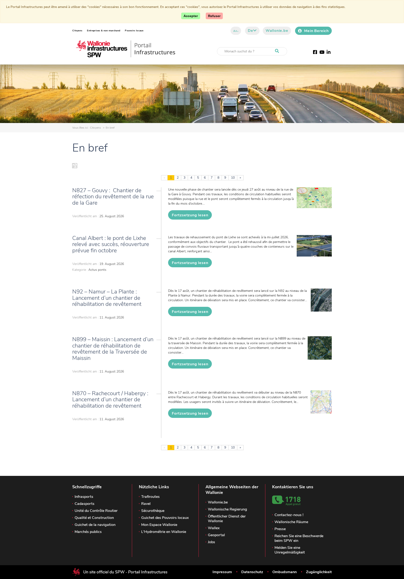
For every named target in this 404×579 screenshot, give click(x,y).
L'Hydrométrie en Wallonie (163, 531)
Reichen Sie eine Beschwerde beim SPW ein (298, 538)
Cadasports (84, 503)
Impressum (222, 572)
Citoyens (77, 30)
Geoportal (216, 535)
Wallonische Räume (291, 522)
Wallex (214, 528)
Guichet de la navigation (95, 524)
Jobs (211, 542)
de (250, 30)
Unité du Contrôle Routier (96, 510)
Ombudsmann (284, 572)
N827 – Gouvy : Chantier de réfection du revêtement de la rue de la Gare (113, 196)
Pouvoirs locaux (134, 30)
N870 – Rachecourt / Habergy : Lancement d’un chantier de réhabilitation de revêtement (111, 399)
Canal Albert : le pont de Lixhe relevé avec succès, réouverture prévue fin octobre (110, 244)
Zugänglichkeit (319, 572)
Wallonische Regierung (227, 509)
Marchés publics (88, 531)
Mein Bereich (316, 30)
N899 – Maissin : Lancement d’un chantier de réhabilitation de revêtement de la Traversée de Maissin (112, 349)
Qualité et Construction (94, 517)
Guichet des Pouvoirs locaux (165, 517)
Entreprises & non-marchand (103, 30)
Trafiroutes (150, 496)
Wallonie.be (277, 30)
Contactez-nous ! (288, 515)
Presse (280, 529)
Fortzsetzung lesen (190, 215)
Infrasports (84, 496)
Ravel (146, 503)
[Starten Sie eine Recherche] (278, 51)
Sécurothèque (152, 510)
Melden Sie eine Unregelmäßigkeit (289, 550)
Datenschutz (252, 572)
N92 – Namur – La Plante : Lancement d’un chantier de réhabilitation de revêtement (106, 298)
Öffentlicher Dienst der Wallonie (227, 518)
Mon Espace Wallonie (159, 524)
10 (233, 177)
